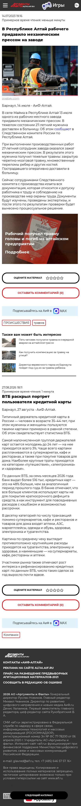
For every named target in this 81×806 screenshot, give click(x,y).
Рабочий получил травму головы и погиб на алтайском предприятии (36, 238)
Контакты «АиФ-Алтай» (23, 662)
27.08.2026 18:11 (12, 387)
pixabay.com (10, 98)
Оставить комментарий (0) (41, 293)
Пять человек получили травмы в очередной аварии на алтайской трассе (46, 341)
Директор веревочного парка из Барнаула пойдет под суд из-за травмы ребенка (45, 366)
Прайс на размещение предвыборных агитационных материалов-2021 (35, 675)
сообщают (62, 129)
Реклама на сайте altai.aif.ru (28, 668)
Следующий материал (39, 795)
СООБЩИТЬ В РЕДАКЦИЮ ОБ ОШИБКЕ (32, 682)
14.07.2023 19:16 (12, 16)
